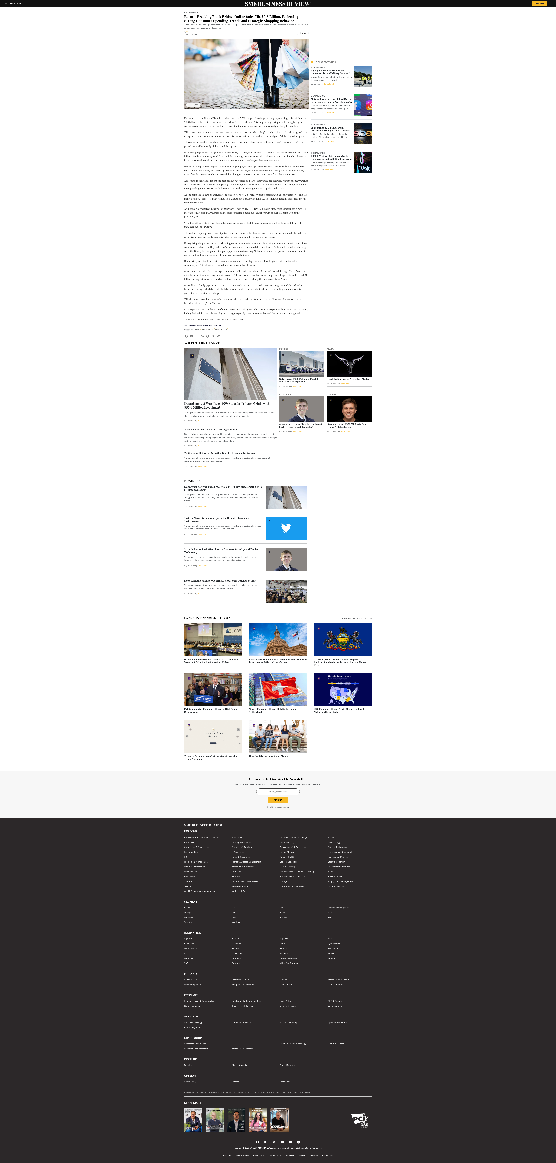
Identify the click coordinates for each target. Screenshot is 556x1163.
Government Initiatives (242, 1006)
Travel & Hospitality (337, 886)
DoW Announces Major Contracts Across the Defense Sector (220, 581)
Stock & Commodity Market (245, 881)
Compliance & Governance (196, 847)
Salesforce (189, 922)
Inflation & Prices (288, 1006)
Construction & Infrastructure (293, 847)
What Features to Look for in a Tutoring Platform (210, 430)
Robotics (236, 876)
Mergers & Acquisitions (243, 984)
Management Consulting (339, 866)
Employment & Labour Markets (246, 1001)
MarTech (284, 953)
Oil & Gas (236, 871)
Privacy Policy (258, 1155)
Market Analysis (239, 1065)
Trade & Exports (335, 984)
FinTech (283, 948)
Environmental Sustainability (341, 852)
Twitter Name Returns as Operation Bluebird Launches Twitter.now (219, 453)
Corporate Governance (195, 1043)
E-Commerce (238, 852)
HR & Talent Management (196, 861)
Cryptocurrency (287, 842)
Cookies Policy (275, 1155)
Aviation (331, 837)
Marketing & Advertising (243, 866)
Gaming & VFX (287, 857)
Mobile (331, 953)
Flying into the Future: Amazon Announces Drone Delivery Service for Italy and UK (331, 74)
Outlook (235, 1081)
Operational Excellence (338, 1022)
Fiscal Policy (285, 1001)
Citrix (282, 907)
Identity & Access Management (246, 861)
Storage (283, 881)
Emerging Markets (240, 979)
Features (292, 1092)
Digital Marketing (192, 852)
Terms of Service (242, 1155)
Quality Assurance (288, 958)
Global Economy (192, 1006)
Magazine (305, 1092)
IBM (234, 912)
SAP (186, 963)
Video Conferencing (289, 963)
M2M (330, 912)
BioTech (331, 938)
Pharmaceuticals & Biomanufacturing (297, 871)
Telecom (188, 886)
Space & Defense (336, 876)
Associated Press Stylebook (209, 325)
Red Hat (283, 917)
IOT (186, 953)
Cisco (234, 907)
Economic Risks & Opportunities (199, 1001)
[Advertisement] (341, 35)
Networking (189, 958)
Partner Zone (327, 1155)
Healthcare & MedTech (338, 857)
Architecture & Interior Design (293, 837)
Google (187, 912)
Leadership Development (196, 1048)
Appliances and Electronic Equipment (202, 837)
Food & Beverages (241, 857)
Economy (214, 1092)
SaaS (330, 917)
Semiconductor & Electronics (293, 876)
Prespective (285, 1081)
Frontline (188, 1065)
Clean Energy (334, 842)
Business (192, 481)
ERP (186, 857)
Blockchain (189, 943)
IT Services (237, 953)
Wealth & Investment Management (200, 891)
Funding (283, 979)
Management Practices (242, 1048)
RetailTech (332, 958)
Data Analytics (190, 948)
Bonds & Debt (190, 979)
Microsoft (188, 917)
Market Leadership (288, 1022)
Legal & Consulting (289, 861)
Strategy (253, 1092)
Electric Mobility (287, 852)
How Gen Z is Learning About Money (268, 756)
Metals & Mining (287, 866)
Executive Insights (336, 1043)
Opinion (280, 1092)
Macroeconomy (335, 1006)
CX (233, 1043)
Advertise (314, 1155)
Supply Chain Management (340, 881)
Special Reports (287, 1065)
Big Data (284, 938)
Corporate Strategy (193, 1022)
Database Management (339, 907)
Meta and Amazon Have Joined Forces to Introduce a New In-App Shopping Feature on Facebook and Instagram (331, 102)
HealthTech (333, 948)
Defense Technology (337, 847)
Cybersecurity (334, 943)
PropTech (236, 958)
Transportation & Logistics (292, 886)
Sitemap (302, 1155)
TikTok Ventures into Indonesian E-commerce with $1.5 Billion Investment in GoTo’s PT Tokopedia (331, 159)
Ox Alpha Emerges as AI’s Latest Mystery (349, 379)
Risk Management (192, 1027)
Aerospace (189, 842)
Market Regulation (192, 984)
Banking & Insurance (241, 842)
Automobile (237, 837)
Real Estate (189, 876)
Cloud (282, 943)
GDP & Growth (335, 1001)
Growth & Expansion (241, 1022)
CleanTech (236, 943)
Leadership (267, 1092)
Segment (226, 1092)
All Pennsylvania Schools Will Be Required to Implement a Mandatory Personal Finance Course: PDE (340, 662)
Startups (188, 881)
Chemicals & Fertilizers (242, 847)
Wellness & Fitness (240, 891)
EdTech (235, 948)
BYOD (187, 907)
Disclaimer (289, 1155)
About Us (227, 1155)
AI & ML (235, 938)
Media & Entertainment (194, 866)
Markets (201, 1092)
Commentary (190, 1081)
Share (304, 33)
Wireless (236, 922)
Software (236, 963)
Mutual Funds (286, 984)
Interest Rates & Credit (338, 979)
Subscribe (539, 3)
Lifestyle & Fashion (336, 861)
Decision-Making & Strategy (293, 1043)
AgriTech (188, 938)
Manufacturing (190, 871)
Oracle (235, 917)
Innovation (240, 1092)
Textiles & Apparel (240, 886)
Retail (330, 871)
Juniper (283, 912)
